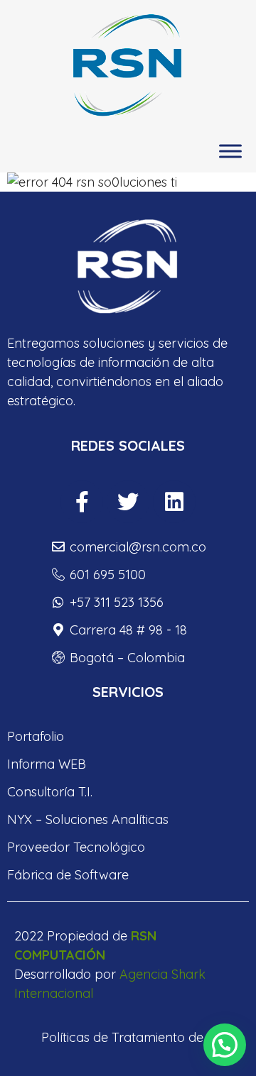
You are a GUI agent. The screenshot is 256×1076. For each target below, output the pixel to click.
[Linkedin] (174, 502)
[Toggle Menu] (230, 151)
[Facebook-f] (81, 502)
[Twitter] (128, 502)
